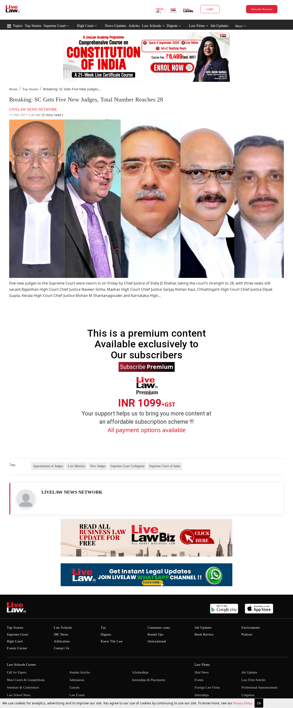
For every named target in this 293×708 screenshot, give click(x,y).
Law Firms (197, 26)
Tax (103, 627)
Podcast (246, 634)
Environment (250, 627)
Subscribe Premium (262, 9)
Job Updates (219, 26)
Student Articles (79, 672)
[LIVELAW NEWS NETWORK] (25, 499)
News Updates (115, 26)
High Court (85, 26)
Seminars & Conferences (23, 687)
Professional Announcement (259, 687)
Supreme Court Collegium (127, 466)
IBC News (61, 634)
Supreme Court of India (164, 466)
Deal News (202, 672)
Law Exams (77, 695)
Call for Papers (16, 672)
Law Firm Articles (253, 680)
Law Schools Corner (21, 664)
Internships (202, 695)
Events (199, 680)
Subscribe (146, 366)
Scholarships (140, 672)
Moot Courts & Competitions (26, 680)
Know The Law (112, 641)
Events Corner (17, 648)
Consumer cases (159, 627)
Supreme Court (54, 26)
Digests (172, 26)
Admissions (76, 680)
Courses (74, 687)
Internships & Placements (148, 680)
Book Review (204, 634)
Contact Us (61, 648)
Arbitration (62, 641)
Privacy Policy (243, 703)
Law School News (18, 695)
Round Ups (155, 634)
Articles (134, 26)
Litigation (247, 695)
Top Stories (33, 26)
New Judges (98, 466)
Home (13, 89)
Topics (17, 26)
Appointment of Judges (48, 466)
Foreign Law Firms (207, 687)
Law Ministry (76, 466)
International (157, 641)
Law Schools (151, 26)
